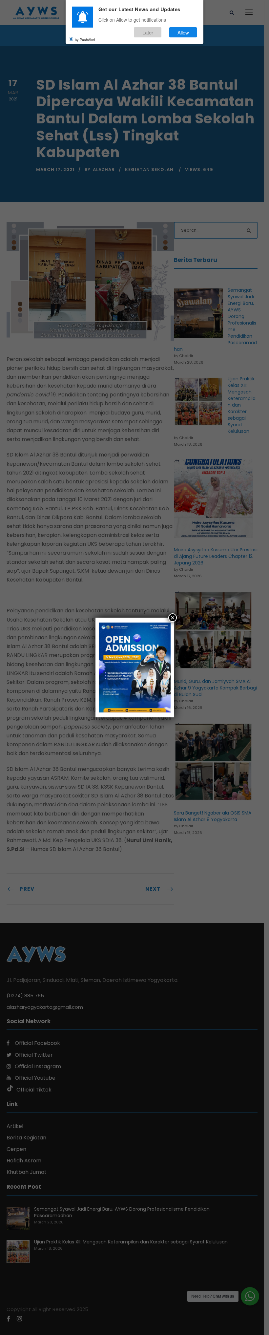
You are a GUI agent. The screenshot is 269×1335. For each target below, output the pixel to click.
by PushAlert (85, 39)
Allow (183, 32)
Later (147, 32)
